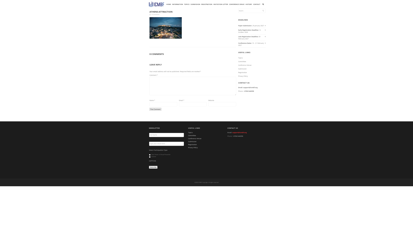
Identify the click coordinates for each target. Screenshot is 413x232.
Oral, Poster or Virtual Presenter (160, 154)
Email (181, 100)
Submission (195, 4)
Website (211, 100)
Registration (206, 4)
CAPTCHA (152, 161)
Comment (153, 75)
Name (152, 100)
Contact (256, 4)
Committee (242, 61)
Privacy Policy (243, 76)
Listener (153, 156)
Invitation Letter (220, 4)
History (249, 4)
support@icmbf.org (239, 132)
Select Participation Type (158, 150)
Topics (187, 4)
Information (177, 4)
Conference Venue (236, 4)
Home (168, 4)
